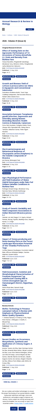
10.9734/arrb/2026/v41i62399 (15, 324)
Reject (22, 409)
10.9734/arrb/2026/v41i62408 (15, 289)
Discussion (6, 79)
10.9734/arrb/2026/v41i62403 (15, 134)
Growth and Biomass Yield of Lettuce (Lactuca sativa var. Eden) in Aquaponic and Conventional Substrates (17, 86)
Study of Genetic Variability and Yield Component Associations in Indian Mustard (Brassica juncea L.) (17, 211)
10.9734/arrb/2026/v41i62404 (15, 162)
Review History (21, 76)
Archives (9, 35)
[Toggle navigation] (3, 29)
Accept (14, 409)
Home (4, 35)
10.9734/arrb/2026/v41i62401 (15, 68)
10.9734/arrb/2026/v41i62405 (15, 193)
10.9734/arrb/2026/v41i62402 (15, 99)
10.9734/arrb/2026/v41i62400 (15, 365)
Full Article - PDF (9, 76)
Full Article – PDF (9, 142)
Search (30, 29)
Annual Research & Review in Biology (17, 22)
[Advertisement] (18, 5)
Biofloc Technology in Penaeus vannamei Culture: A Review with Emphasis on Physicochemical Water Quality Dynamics (17, 312)
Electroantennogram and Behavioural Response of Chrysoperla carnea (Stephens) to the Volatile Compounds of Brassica (17, 153)
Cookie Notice (28, 403)
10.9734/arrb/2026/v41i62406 (15, 224)
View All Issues (10, 382)
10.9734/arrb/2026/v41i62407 (15, 256)
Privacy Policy (18, 403)
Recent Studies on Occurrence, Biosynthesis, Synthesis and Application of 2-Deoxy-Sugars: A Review (17, 342)
